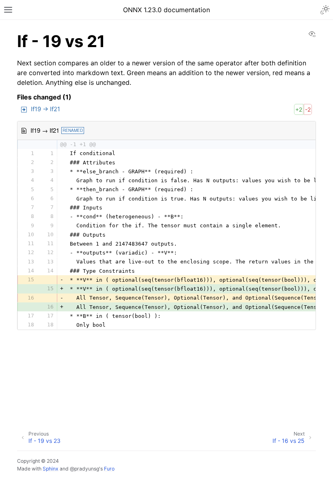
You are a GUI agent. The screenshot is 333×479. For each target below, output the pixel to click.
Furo (109, 469)
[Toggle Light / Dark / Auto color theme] (325, 10)
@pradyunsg (84, 469)
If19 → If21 (45, 109)
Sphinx (50, 469)
